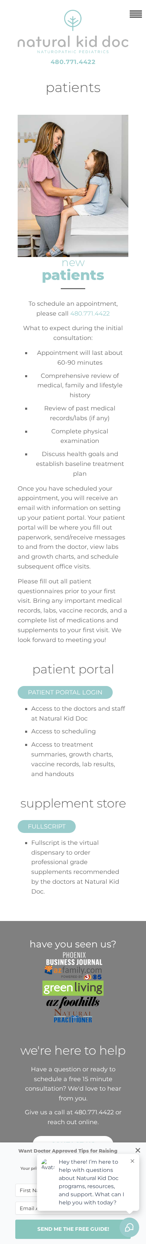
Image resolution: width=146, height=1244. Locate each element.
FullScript (47, 826)
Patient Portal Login (65, 692)
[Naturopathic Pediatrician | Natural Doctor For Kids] (73, 48)
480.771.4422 (73, 62)
